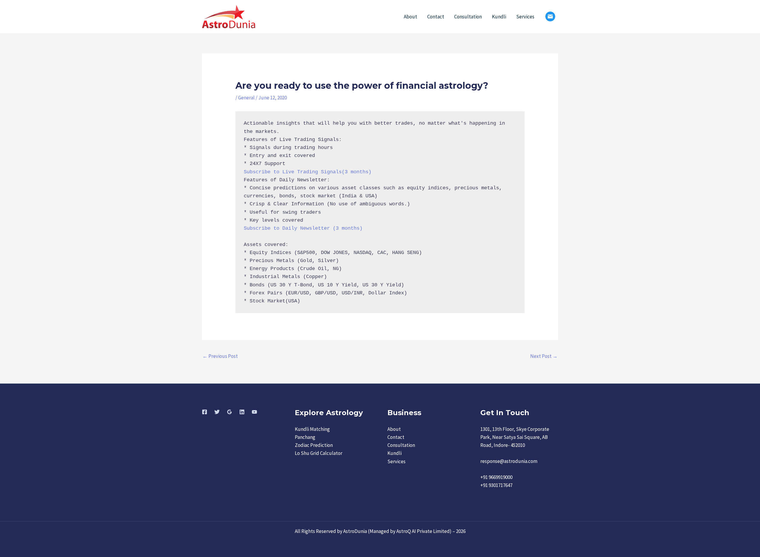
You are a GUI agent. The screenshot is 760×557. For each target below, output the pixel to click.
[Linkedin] (242, 412)
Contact (435, 16)
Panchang (305, 437)
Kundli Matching (312, 429)
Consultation (468, 16)
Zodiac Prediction (314, 445)
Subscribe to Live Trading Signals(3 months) (307, 172)
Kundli (499, 16)
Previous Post (220, 356)
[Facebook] (204, 412)
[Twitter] (217, 412)
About (410, 16)
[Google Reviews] (229, 412)
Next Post (544, 356)
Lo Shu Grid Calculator (318, 453)
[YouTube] (254, 412)
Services (525, 16)
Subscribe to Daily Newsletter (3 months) (303, 228)
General (246, 97)
